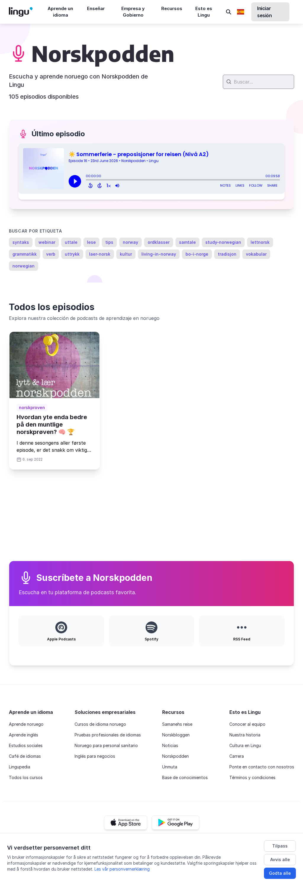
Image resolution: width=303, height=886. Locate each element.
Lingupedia (19, 766)
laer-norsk (99, 254)
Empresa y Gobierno (133, 12)
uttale (71, 242)
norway (130, 242)
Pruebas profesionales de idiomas (108, 734)
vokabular (256, 254)
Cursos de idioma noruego (100, 724)
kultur (126, 254)
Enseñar (96, 8)
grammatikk (24, 254)
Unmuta (169, 766)
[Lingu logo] (25, 12)
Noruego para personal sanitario (106, 745)
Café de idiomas (25, 756)
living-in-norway (158, 254)
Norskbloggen (176, 734)
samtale (187, 242)
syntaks (20, 242)
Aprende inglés (23, 734)
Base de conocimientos (185, 777)
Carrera (236, 756)
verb (50, 254)
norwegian (23, 265)
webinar (46, 242)
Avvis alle (280, 859)
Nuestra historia (244, 734)
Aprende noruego (26, 724)
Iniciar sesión (264, 11)
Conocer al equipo (247, 724)
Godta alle (280, 873)
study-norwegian (223, 242)
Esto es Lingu (203, 12)
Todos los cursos (26, 777)
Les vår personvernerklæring (122, 868)
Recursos (171, 8)
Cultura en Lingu (245, 745)
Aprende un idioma (60, 12)
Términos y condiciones (252, 777)
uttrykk (72, 254)
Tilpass (280, 845)
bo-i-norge (197, 254)
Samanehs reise (177, 724)
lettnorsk (260, 242)
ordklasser (159, 242)
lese (91, 242)
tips (109, 242)
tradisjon (227, 254)
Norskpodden (175, 756)
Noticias (170, 745)
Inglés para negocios (95, 756)
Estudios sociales (26, 745)
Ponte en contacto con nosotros (261, 766)
